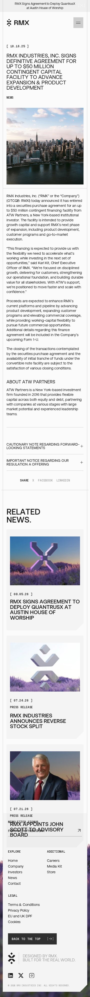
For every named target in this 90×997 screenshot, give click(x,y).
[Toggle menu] (78, 22)
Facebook (45, 480)
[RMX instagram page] (31, 977)
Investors (15, 872)
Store (51, 872)
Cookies (14, 922)
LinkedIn (63, 480)
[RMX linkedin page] (10, 977)
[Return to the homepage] (18, 22)
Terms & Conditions (24, 905)
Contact (14, 883)
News (12, 878)
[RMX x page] (21, 977)
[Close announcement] (81, 5)
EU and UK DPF (20, 916)
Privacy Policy (18, 910)
